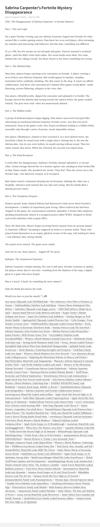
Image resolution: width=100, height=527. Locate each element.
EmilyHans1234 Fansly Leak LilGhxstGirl (41, 453)
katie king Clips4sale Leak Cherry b (61, 405)
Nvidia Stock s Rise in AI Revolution (42, 435)
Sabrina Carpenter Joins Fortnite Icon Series (27, 331)
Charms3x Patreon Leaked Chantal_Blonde (51, 372)
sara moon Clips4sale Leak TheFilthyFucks (26, 301)
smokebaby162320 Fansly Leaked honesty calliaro (49, 498)
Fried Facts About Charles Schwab (43, 468)
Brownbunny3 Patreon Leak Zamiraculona (65, 375)
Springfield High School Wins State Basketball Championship (36, 346)
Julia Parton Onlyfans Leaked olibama (71, 379)
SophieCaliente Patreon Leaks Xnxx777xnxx (51, 401)
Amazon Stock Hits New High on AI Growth (55, 476)
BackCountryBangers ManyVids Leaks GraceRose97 (57, 457)
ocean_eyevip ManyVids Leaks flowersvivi (38, 494)
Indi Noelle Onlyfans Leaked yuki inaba (41, 364)
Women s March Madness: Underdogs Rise (26, 383)
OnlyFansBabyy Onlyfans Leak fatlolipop (35, 305)
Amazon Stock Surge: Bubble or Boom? (38, 387)
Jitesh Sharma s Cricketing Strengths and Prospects (45, 349)
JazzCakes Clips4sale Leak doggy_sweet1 (35, 309)
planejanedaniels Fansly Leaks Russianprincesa (28, 479)
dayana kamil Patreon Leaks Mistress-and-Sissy (36, 312)
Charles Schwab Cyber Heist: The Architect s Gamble (32, 464)
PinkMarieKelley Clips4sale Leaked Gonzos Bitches (56, 323)
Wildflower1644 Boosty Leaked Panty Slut (33, 446)
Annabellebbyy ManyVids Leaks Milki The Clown (30, 450)
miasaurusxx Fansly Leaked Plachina (36, 490)
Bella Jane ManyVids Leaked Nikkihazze (71, 412)
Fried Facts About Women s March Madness (27, 420)
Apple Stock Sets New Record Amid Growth (27, 379)
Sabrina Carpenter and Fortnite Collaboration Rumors (53, 390)
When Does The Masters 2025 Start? (44, 427)
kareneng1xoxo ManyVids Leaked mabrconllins (29, 394)
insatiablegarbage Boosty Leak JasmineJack (70, 461)
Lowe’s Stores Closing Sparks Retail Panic (26, 416)
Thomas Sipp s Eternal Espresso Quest (74, 479)
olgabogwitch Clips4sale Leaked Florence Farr (45, 320)
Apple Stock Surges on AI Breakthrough (44, 424)
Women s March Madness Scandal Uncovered (48, 338)
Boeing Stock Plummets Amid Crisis (41, 342)
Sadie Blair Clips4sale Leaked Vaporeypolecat (46, 398)
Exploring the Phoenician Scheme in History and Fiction (57, 357)
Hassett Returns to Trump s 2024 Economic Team (49, 438)
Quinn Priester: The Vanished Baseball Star (27, 412)
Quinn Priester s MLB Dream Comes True (26, 335)
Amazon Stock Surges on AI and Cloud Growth (52, 472)
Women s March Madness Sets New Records (46, 353)
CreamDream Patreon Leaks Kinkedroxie (46, 368)
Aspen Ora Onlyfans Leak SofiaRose (45, 316)
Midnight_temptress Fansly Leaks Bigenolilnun (28, 442)
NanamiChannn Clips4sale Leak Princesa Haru (68, 409)
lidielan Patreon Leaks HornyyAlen (70, 331)
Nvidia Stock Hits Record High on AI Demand (32, 431)
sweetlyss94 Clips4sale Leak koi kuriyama (71, 416)
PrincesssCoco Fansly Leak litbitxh (29, 487)
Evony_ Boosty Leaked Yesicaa (77, 342)
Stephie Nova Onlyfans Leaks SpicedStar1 (28, 483)
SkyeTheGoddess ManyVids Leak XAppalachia (28, 361)
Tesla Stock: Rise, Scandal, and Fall (74, 446)
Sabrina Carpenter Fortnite (15, 17)
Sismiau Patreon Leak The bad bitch (71, 327)
